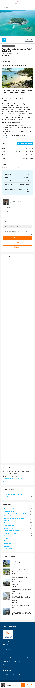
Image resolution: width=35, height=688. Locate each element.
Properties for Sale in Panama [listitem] (13, 494)
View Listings (14, 203)
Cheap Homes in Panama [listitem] (11, 530)
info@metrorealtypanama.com (13, 479)
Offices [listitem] (6, 541)
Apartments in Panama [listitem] (11, 509)
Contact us (6, 482)
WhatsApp (18, 247)
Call (17, 242)
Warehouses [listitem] (7, 536)
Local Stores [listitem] (8, 548)
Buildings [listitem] (7, 546)
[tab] (4, 40)
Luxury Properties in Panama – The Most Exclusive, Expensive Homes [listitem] (16, 515)
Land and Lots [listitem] (8, 528)
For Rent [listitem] (6, 496)
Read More (5, 137)
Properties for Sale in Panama (8, 46)
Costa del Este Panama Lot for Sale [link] (20, 569)
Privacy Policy (17, 674)
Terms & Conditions (8, 674)
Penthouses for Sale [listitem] (10, 533)
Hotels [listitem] (6, 538)
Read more (6, 644)
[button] (27, 40)
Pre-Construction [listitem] (9, 523)
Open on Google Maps (25, 143)
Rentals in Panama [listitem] (9, 525)
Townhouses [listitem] (8, 543)
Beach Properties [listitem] (9, 511)
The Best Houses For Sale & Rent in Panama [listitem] (14, 519)
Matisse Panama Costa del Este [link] (19, 560)
